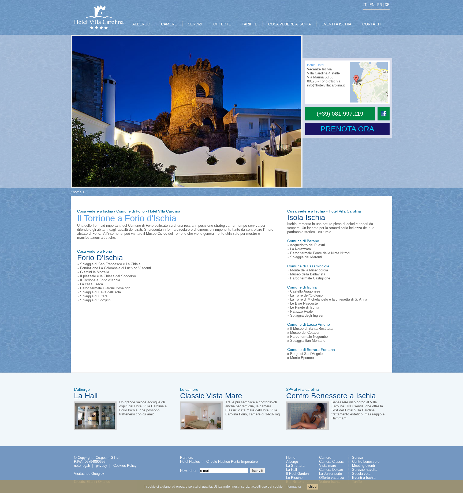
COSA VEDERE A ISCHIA (289, 24)
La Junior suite (330, 474)
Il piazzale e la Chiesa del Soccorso (108, 276)
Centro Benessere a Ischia (331, 396)
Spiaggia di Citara (93, 296)
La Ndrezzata (300, 249)
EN (371, 5)
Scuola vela (361, 474)
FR (379, 5)
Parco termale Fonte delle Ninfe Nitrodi (320, 253)
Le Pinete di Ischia (304, 307)
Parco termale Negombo (309, 337)
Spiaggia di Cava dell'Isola (100, 292)
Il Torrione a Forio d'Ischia (100, 280)
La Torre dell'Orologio (306, 295)
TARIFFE (249, 24)
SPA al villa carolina (302, 389)
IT (365, 5)
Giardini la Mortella (94, 272)
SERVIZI (195, 24)
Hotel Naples (190, 462)
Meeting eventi (363, 466)
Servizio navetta (364, 470)
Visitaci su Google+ (89, 474)
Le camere (189, 389)
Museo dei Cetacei (304, 333)
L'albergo (82, 389)
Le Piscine (294, 478)
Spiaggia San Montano (307, 341)
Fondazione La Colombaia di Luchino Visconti (115, 268)
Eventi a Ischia (363, 478)
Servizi (357, 458)
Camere (325, 458)
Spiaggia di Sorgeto (95, 300)
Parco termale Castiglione (310, 278)
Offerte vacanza (331, 478)
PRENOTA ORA (347, 129)
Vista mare (327, 466)
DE (387, 5)
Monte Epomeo (302, 358)
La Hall (86, 396)
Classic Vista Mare (211, 396)
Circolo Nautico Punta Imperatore (232, 462)
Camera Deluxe (331, 470)
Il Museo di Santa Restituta (311, 329)
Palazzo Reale (301, 311)
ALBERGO (141, 24)
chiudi (312, 486)
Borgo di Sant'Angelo (306, 354)
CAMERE (169, 24)
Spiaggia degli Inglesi (306, 315)
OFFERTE (222, 24)
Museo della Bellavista (307, 274)
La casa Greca (91, 284)
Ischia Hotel (315, 65)
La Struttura (295, 466)
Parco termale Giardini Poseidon (105, 288)
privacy (101, 466)
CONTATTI (371, 24)
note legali (82, 466)
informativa (293, 486)
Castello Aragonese (305, 291)
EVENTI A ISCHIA (336, 24)
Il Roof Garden (297, 474)
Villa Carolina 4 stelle (323, 73)
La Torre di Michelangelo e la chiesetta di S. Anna (328, 299)
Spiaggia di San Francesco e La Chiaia (110, 264)
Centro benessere (365, 462)
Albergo (292, 462)
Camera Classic (331, 462)
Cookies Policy (125, 466)
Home (290, 458)
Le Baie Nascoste (304, 303)
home (77, 192)
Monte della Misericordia (309, 270)
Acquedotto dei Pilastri (307, 245)
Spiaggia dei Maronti (306, 257)
